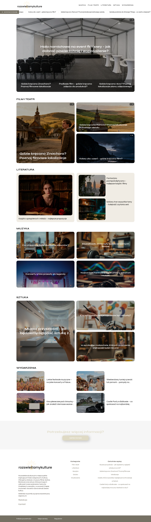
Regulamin (58, 519)
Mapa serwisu (43, 519)
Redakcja (22, 500)
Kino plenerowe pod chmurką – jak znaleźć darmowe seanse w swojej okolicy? (60, 403)
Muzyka (82, 5)
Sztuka (116, 5)
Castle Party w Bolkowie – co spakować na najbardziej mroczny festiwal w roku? (120, 403)
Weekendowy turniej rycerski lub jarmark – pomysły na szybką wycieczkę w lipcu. (119, 381)
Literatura (106, 5)
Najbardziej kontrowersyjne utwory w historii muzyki (106, 274)
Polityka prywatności (23, 519)
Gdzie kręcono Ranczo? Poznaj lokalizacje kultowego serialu (48, 12)
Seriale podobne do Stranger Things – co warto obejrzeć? (95, 12)
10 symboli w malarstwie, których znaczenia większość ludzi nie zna (105, 346)
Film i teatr (93, 5)
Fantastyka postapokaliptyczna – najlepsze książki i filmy (117, 181)
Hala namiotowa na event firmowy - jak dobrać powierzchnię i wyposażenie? (75, 49)
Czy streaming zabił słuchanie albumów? (45, 245)
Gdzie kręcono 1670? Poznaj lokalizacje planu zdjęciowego (115, 85)
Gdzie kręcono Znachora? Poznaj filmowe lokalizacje (36, 85)
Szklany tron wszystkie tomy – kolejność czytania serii (119, 203)
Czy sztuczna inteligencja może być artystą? (105, 315)
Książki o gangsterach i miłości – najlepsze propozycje (43, 218)
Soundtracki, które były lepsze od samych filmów (105, 245)
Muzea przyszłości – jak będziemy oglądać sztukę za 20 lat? (45, 331)
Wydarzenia (128, 5)
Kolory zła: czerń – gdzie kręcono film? (100, 158)
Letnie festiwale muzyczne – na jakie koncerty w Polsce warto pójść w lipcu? (59, 381)
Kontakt (22, 504)
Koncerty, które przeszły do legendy (45, 274)
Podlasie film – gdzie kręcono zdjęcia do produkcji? (75, 85)
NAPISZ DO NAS (75, 438)
